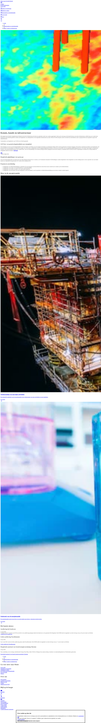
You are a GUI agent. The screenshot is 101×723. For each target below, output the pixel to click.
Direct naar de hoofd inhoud (7, 1)
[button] (50, 7)
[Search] (50, 19)
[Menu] (50, 21)
